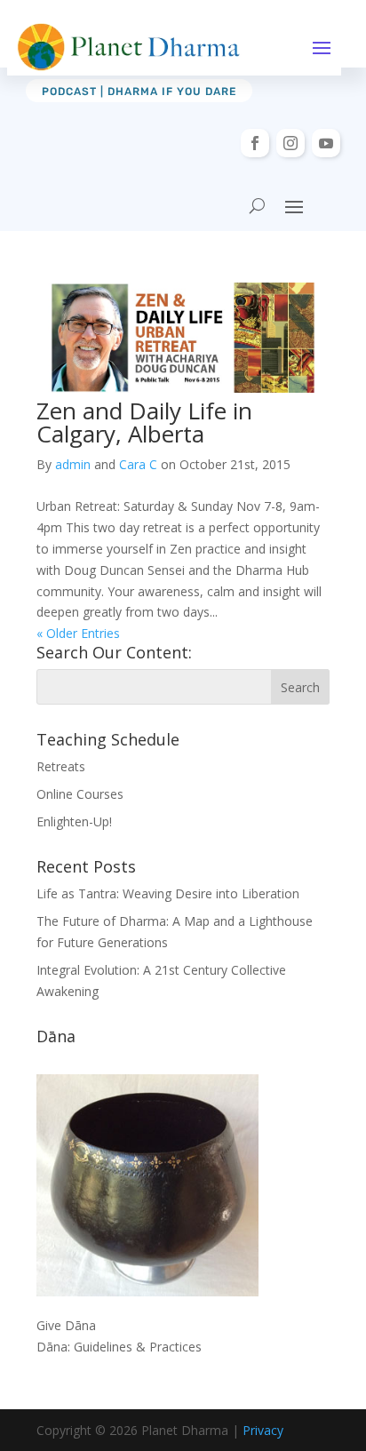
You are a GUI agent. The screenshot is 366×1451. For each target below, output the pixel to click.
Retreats (60, 766)
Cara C (138, 464)
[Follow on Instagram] (290, 143)
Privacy (263, 1430)
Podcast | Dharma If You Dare (139, 91)
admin (73, 464)
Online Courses (79, 793)
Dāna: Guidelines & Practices (119, 1346)
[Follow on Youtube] (326, 143)
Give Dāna (66, 1325)
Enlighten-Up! (74, 821)
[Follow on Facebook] (255, 143)
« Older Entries (78, 633)
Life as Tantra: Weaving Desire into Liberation (167, 893)
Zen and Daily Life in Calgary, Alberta (144, 422)
